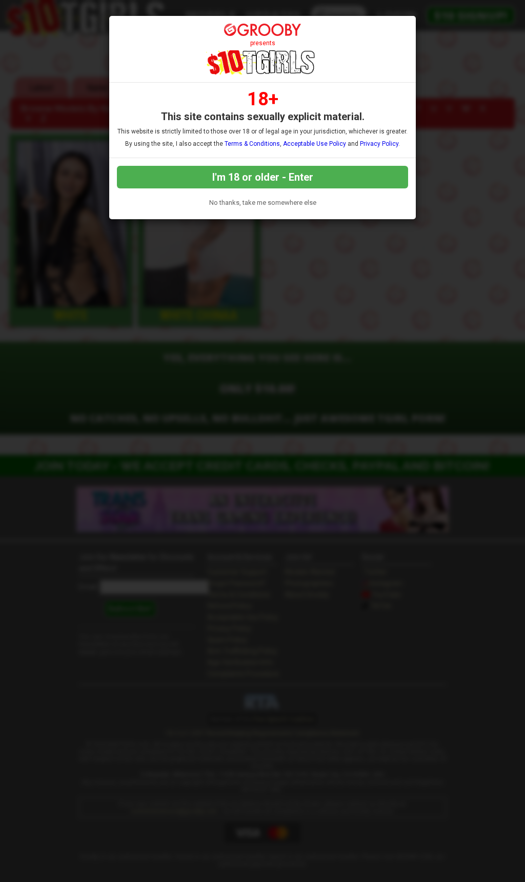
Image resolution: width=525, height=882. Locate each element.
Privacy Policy (379, 143)
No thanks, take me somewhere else (262, 202)
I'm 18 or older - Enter (262, 177)
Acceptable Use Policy (314, 143)
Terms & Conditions (252, 143)
